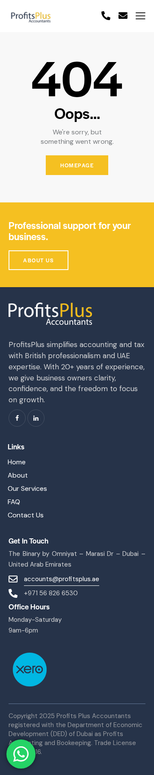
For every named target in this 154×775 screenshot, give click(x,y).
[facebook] (17, 418)
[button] (140, 16)
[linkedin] (35, 418)
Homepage (77, 165)
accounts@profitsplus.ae (61, 579)
